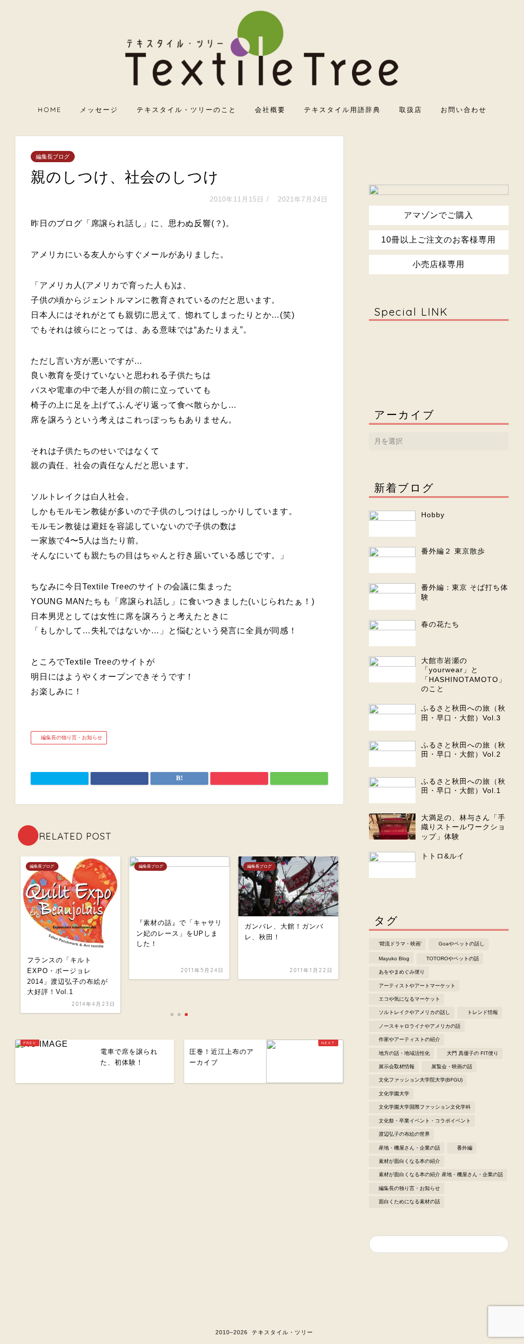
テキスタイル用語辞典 (342, 109)
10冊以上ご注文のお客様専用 (438, 239)
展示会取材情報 (396, 1066)
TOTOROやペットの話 (452, 958)
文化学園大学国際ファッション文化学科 (425, 1107)
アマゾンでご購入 (438, 215)
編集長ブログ (53, 156)
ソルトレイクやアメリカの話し (414, 1013)
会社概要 (270, 109)
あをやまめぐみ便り (402, 972)
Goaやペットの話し (462, 944)
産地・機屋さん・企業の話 (409, 1148)
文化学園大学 (394, 1093)
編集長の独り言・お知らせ (70, 737)
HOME (49, 109)
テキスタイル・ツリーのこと (186, 109)
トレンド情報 (482, 1013)
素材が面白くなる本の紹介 (409, 1161)
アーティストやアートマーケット (417, 985)
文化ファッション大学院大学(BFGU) (421, 1080)
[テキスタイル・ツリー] (261, 87)
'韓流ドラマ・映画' (400, 944)
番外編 (464, 1148)
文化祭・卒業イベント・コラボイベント (425, 1120)
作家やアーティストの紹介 (409, 1040)
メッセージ (99, 109)
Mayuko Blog (394, 958)
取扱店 (410, 109)
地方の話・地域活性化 (404, 1053)
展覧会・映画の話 (451, 1066)
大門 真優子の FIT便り (472, 1053)
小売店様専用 (438, 264)
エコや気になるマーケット (409, 999)
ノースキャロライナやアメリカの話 (420, 1026)
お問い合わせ (464, 109)
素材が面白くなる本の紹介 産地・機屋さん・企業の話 (441, 1175)
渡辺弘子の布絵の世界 (404, 1134)
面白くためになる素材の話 (409, 1202)
